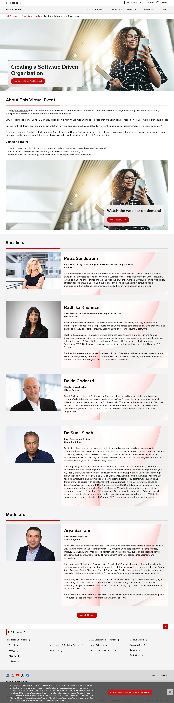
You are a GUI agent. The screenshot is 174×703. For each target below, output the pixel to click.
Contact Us (134, 655)
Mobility (12, 656)
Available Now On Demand (28, 81)
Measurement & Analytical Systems (65, 645)
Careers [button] (163, 9)
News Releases (97, 645)
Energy (12, 650)
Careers (133, 650)
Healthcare (54, 650)
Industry (12, 661)
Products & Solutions (17, 640)
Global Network (136, 640)
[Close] (170, 692)
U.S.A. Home (15, 632)
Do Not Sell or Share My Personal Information (130, 692)
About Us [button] (116, 9)
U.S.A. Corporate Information (102, 640)
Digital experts (13, 132)
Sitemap (155, 675)
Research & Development (102, 650)
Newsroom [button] (132, 9)
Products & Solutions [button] (96, 9)
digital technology (21, 110)
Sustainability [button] (150, 9)
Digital (12, 645)
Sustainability (135, 645)
